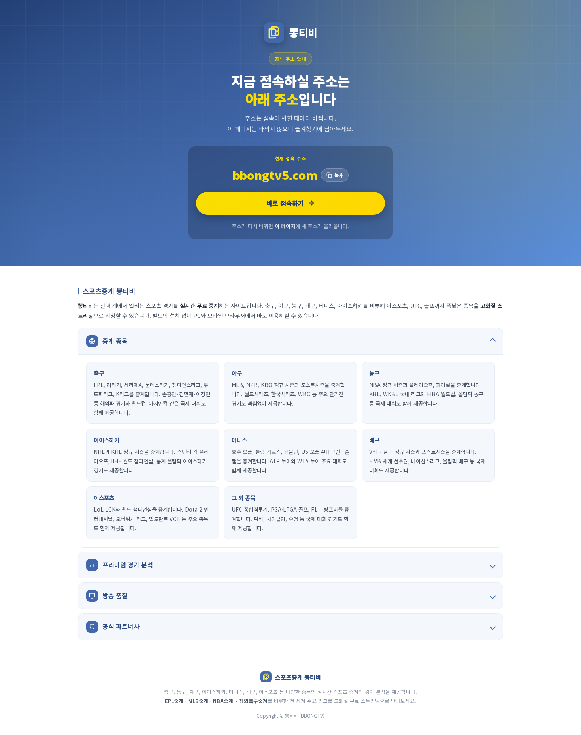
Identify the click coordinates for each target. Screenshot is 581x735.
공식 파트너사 (121, 626)
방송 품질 (115, 595)
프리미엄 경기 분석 (127, 564)
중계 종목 (115, 341)
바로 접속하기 (285, 203)
